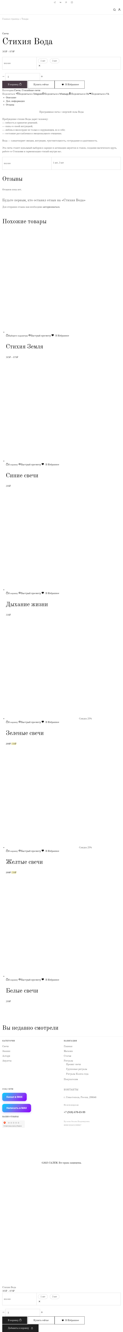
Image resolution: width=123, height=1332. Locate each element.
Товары (24, 19)
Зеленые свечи (25, 733)
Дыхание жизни (27, 604)
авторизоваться (51, 207)
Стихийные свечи (31, 90)
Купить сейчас (41, 84)
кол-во (7, 63)
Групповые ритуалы (76, 1069)
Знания (6, 1051)
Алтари (6, 1056)
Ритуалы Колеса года (77, 1074)
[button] (12, 464)
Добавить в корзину (19, 1328)
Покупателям (71, 1079)
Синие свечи (22, 475)
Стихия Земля (24, 346)
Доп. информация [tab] (15, 101)
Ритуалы (68, 1060)
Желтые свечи (24, 861)
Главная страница (10, 19)
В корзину (13, 84)
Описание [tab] (11, 97)
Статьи (67, 1056)
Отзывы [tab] (10, 104)
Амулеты (7, 1060)
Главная (68, 1046)
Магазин (68, 1051)
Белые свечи (22, 990)
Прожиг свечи (73, 1064)
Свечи (5, 33)
